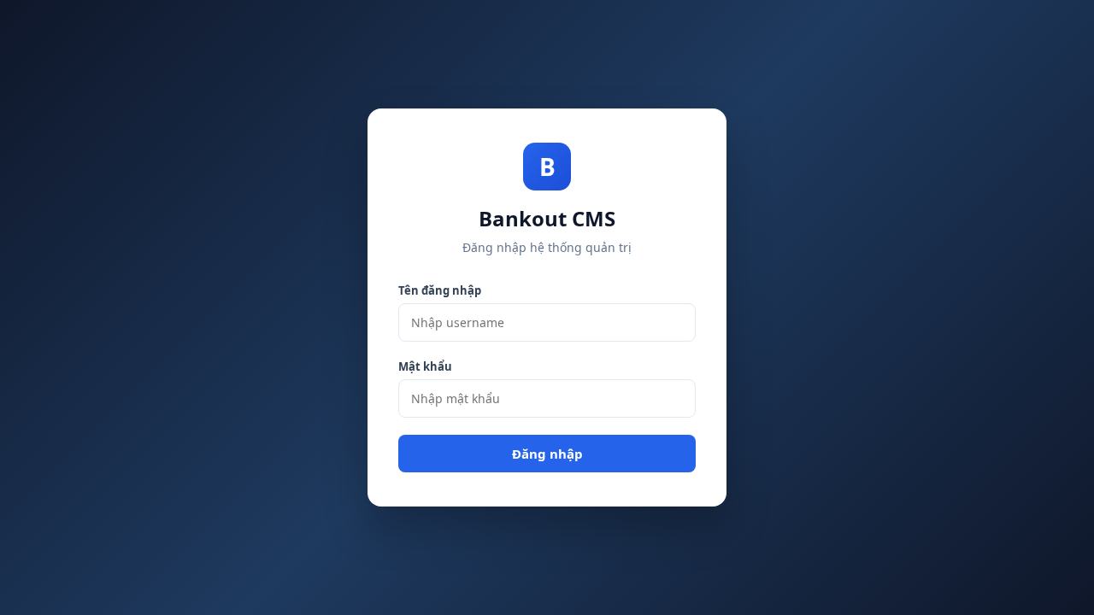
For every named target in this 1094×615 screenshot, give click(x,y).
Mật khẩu (425, 366)
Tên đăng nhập (439, 290)
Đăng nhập (547, 453)
